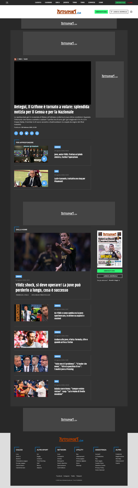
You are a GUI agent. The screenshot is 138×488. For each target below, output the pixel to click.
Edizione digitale (81, 461)
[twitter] (26, 133)
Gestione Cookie (100, 465)
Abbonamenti (80, 456)
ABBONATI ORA (101, 11)
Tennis (83, 2)
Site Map (118, 459)
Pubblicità (119, 454)
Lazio (56, 171)
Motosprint (60, 461)
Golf (38, 463)
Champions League (22, 461)
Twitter (73, 476)
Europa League (20, 463)
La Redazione (99, 456)
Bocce (39, 465)
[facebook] (16, 133)
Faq (96, 459)
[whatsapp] (21, 133)
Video (20, 59)
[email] (32, 133)
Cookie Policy (99, 463)
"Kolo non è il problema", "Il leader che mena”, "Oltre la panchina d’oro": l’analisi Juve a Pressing (70, 367)
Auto (58, 454)
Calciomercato (20, 468)
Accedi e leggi (113, 280)
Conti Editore (61, 468)
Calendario (48, 2)
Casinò (101, 2)
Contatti (97, 454)
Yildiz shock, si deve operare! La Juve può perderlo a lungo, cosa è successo (48, 288)
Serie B (18, 459)
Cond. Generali (99, 470)
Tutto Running (41, 461)
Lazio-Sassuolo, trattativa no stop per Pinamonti (69, 180)
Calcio (26, 59)
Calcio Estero (20, 465)
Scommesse (91, 2)
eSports (39, 468)
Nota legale (98, 461)
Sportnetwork (61, 465)
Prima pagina (80, 459)
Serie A (58, 2)
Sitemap (78, 465)
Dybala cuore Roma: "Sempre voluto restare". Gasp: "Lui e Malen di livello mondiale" (69, 392)
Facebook (59, 476)
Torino (75, 2)
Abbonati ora (109, 271)
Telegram (79, 476)
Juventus (66, 2)
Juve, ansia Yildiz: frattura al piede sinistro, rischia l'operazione (68, 156)
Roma (56, 381)
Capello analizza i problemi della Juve (40, 295)
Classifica (38, 2)
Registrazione (120, 456)
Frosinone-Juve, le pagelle (22, 295)
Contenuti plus (120, 3)
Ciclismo (39, 459)
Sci (38, 454)
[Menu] (7, 2)
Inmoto (59, 459)
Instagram (67, 476)
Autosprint (60, 456)
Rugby (39, 456)
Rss (77, 454)
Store (78, 463)
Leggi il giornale (120, 11)
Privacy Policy (99, 468)
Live (130, 2)
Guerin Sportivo (62, 463)
